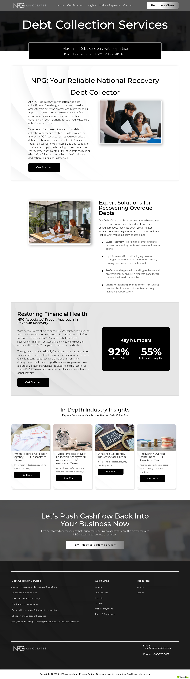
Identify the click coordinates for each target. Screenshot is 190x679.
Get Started (44, 167)
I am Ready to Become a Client (95, 544)
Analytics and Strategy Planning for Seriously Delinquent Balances (45, 621)
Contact (128, 5)
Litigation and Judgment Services (28, 616)
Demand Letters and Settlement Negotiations (35, 610)
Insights (91, 5)
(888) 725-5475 (161, 654)
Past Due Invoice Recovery (25, 598)
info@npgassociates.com (157, 648)
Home (60, 5)
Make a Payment (109, 5)
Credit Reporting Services (24, 604)
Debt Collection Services (24, 592)
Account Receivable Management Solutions (34, 587)
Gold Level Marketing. (138, 674)
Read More (27, 474)
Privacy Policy (86, 674)
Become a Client (162, 5)
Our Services (75, 5)
